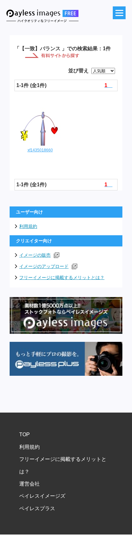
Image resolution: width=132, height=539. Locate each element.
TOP (24, 434)
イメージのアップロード (44, 266)
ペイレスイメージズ (42, 496)
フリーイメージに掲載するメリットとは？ (61, 277)
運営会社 (29, 484)
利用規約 (28, 226)
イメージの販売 (35, 255)
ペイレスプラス (37, 508)
